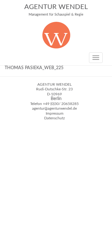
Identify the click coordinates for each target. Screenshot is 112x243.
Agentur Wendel (56, 9)
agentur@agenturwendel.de (54, 108)
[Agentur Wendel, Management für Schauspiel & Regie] (56, 47)
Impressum (54, 113)
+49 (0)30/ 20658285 (61, 104)
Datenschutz (54, 118)
